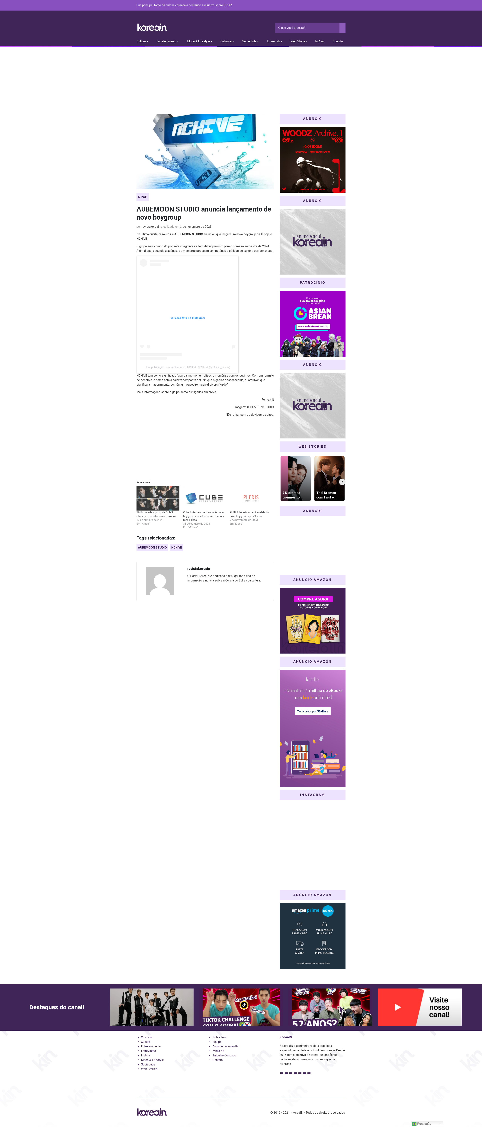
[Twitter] (325, 5)
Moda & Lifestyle (152, 1060)
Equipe (217, 1042)
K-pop (142, 197)
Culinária (146, 1037)
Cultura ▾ (142, 41)
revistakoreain (151, 226)
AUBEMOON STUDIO (152, 547)
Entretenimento (151, 1046)
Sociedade (148, 1064)
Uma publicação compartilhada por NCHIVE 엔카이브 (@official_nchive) (187, 367)
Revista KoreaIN (152, 27)
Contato (338, 41)
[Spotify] (334, 5)
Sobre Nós (220, 1037)
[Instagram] (320, 5)
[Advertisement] (241, 75)
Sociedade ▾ (250, 41)
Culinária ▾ (227, 41)
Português (423, 1123)
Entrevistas (274, 41)
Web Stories (299, 41)
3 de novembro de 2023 (196, 226)
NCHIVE (176, 547)
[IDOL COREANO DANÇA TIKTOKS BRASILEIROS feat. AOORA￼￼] (241, 1007)
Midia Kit (218, 1051)
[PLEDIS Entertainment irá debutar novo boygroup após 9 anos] (251, 498)
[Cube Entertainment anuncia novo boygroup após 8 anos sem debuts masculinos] (204, 498)
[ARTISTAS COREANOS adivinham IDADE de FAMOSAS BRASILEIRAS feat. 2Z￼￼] (330, 1007)
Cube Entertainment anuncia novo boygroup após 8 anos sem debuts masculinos (203, 516)
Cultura (145, 1042)
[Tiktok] (338, 5)
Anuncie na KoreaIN (225, 1046)
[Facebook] (316, 5)
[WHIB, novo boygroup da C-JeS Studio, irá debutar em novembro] (158, 498)
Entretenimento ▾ (167, 41)
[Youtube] (329, 5)
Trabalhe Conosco (224, 1055)
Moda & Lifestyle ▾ (199, 41)
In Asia (319, 41)
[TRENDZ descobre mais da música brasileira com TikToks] (152, 1007)
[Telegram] (343, 5)
